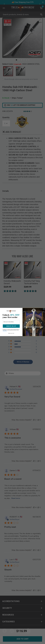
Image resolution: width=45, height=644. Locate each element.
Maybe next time (11, 333)
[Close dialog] (44, 309)
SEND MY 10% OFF (11, 326)
